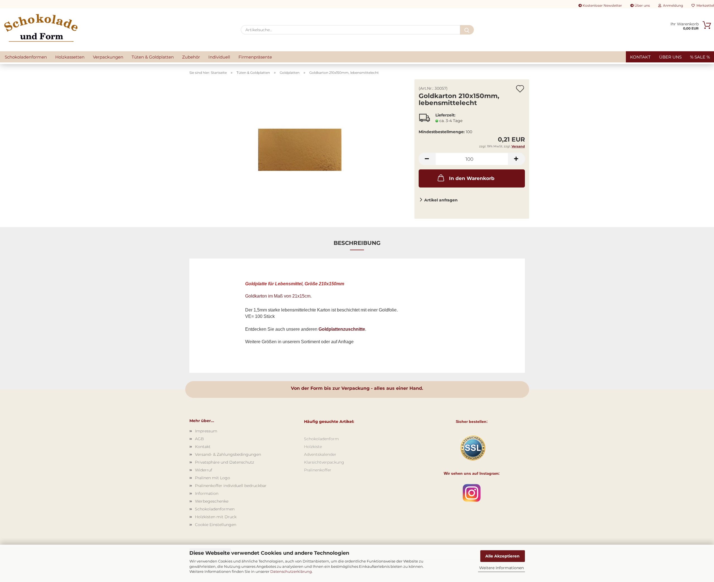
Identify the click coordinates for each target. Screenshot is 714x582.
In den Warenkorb (472, 178)
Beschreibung (357, 243)
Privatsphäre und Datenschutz (224, 462)
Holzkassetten (70, 57)
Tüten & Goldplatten (153, 57)
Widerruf (203, 470)
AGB (199, 438)
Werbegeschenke (211, 501)
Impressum (206, 431)
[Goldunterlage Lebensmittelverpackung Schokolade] (300, 148)
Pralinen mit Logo (212, 477)
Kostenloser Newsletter (602, 5)
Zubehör (191, 57)
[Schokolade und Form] (41, 27)
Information (206, 493)
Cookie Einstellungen (215, 524)
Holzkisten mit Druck (216, 516)
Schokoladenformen (26, 57)
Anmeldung (672, 5)
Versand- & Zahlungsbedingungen (228, 454)
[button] (427, 159)
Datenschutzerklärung (291, 571)
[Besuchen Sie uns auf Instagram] (472, 492)
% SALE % (700, 57)
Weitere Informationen (501, 567)
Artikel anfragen (441, 200)
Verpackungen (108, 57)
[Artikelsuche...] (467, 30)
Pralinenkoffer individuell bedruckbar (231, 485)
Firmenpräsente (255, 57)
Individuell (219, 57)
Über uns (642, 5)
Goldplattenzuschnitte (342, 329)
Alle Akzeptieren (502, 556)
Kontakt (640, 57)
